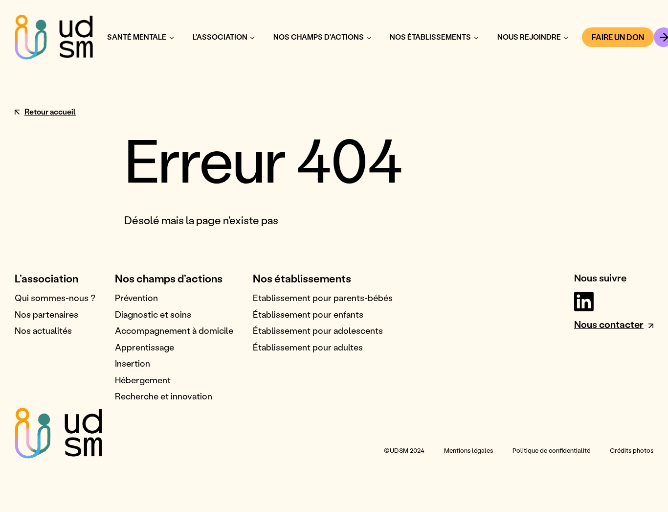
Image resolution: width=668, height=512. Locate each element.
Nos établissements (430, 37)
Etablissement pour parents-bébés (323, 297)
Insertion (132, 363)
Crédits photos (631, 450)
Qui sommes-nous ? (55, 297)
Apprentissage (144, 347)
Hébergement (143, 380)
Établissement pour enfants (308, 314)
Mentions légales (468, 450)
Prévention (136, 297)
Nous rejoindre (529, 37)
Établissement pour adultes (308, 347)
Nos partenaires (46, 314)
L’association (220, 37)
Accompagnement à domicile (174, 330)
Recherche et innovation (163, 396)
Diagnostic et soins (153, 314)
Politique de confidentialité (551, 450)
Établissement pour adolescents (318, 330)
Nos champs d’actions (318, 37)
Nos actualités (43, 330)
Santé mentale (136, 37)
